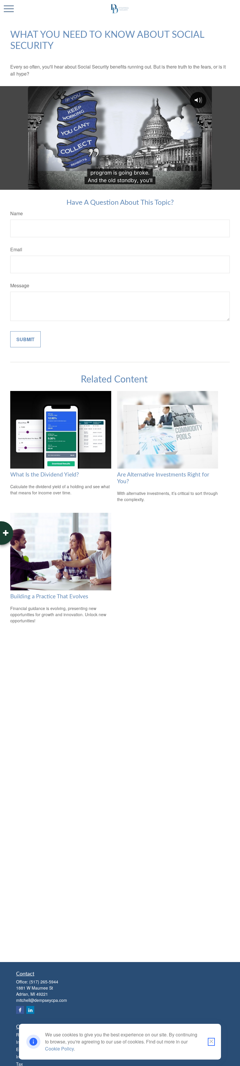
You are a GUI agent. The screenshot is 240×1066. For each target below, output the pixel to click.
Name (16, 213)
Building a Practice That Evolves (49, 596)
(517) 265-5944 (43, 982)
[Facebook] (20, 1010)
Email (16, 249)
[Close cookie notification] (211, 1042)
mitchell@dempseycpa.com (41, 1000)
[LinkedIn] (30, 1010)
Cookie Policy (59, 1048)
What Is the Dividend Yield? (44, 475)
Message (19, 285)
